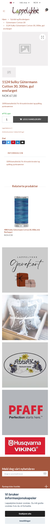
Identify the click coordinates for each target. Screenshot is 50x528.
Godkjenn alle (25, 514)
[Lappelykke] (26, 11)
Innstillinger (25, 521)
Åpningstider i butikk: (11, 488)
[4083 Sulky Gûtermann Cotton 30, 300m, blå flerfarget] (25, 213)
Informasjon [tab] (15, 154)
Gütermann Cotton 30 (15, 24)
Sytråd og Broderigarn (19, 20)
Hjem (4, 20)
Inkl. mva (24, 2)
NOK (36, 2)
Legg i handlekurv (32, 121)
